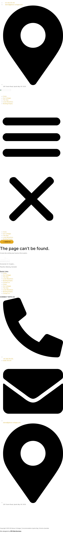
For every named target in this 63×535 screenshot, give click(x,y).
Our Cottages (7, 98)
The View (5, 100)
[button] (31, 168)
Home (5, 96)
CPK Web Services (15, 531)
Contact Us (6, 282)
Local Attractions (8, 102)
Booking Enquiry (8, 103)
